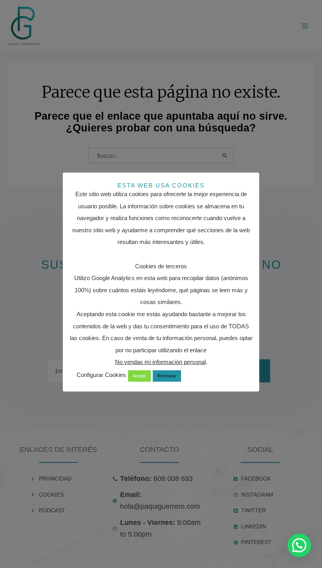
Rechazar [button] (166, 375)
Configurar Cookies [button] (101, 374)
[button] (299, 545)
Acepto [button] (139, 375)
